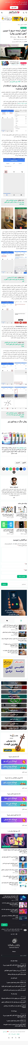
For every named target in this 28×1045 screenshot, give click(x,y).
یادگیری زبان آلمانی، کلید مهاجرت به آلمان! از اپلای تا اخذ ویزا (10, 651)
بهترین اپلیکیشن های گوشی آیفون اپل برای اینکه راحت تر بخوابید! (15, 415)
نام (26, 564)
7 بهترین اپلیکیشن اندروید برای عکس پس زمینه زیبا (10, 864)
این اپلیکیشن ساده (21, 448)
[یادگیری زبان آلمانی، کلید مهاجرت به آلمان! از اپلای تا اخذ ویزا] (22, 652)
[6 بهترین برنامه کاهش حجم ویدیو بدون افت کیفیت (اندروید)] (23, 884)
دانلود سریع (14, 7)
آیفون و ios (20, 24)
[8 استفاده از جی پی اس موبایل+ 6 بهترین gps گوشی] (22, 646)
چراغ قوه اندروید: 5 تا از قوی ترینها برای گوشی (10, 857)
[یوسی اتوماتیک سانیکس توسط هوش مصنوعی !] (22, 634)
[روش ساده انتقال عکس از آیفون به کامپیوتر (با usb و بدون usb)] (21, 509)
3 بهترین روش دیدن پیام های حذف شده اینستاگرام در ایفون (9, 910)
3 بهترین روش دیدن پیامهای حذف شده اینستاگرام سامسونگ (10, 903)
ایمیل (25, 570)
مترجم (17, 463)
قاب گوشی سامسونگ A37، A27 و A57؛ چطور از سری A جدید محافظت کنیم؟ (10, 627)
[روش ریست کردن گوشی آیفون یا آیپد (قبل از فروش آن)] (21, 524)
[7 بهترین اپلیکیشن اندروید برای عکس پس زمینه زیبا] (23, 865)
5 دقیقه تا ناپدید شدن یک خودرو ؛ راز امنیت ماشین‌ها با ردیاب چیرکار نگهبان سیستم (14, 639)
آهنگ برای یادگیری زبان (15, 81)
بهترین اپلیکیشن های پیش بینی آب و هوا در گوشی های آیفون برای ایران (14, 202)
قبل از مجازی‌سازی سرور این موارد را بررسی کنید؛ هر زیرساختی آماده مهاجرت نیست (10, 897)
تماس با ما (13, 1034)
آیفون (23, 463)
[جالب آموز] (14, 12)
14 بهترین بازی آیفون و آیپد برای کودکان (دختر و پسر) (7, 515)
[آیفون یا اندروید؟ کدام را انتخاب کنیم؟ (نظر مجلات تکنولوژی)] (7, 524)
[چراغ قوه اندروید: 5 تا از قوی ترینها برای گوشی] (23, 859)
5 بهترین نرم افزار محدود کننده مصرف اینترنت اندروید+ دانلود (15, 851)
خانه (24, 24)
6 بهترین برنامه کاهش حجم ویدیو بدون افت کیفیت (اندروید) (10, 883)
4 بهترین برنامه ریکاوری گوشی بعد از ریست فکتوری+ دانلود (10, 876)
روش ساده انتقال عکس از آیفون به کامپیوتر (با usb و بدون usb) (21, 516)
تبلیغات (18, 1034)
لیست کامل (24, 772)
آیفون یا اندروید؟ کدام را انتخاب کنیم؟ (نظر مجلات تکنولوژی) (8, 531)
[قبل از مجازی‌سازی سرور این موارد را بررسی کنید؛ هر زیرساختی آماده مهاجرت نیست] (23, 898)
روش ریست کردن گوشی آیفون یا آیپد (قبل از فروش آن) (21, 531)
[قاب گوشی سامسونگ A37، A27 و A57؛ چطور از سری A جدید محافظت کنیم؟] (22, 627)
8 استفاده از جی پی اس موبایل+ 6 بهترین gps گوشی (11, 644)
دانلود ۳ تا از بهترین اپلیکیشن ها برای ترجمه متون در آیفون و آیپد (14, 279)
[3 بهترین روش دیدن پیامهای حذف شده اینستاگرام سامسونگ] (23, 905)
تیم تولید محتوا (22, 37)
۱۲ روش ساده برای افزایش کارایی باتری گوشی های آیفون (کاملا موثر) (14, 344)
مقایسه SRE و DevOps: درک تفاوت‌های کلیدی (10, 916)
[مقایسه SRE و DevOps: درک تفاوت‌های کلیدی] (23, 917)
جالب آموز (5, 1031)
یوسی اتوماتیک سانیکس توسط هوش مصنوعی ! (10, 633)
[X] (15, 934)
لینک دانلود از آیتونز (22, 103)
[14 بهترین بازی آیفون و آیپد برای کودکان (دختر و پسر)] (7, 509)
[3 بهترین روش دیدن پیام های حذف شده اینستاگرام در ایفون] (23, 911)
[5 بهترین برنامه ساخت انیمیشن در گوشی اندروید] (23, 871)
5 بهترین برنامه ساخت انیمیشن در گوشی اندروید (9, 870)
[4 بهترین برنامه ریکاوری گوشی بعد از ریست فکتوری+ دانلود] (23, 878)
